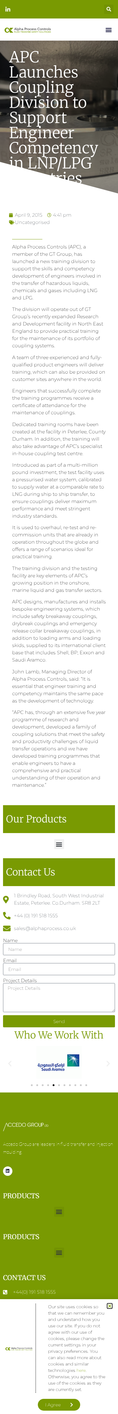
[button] (109, 1306)
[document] (59, 707)
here (81, 1370)
